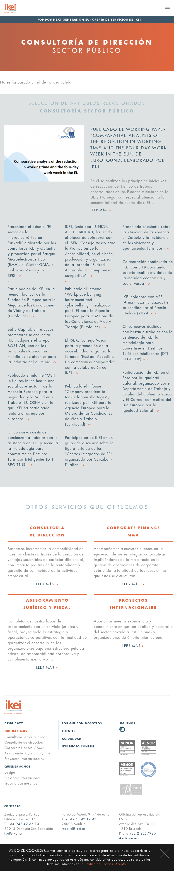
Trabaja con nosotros (21, 783)
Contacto (12, 806)
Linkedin (122, 729)
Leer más (47, 584)
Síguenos (127, 723)
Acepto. (121, 864)
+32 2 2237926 (142, 833)
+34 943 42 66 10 (23, 824)
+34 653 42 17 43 (81, 819)
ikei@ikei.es (13, 833)
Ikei (13, 707)
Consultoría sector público (25, 737)
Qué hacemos (16, 731)
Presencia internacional (23, 778)
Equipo (10, 772)
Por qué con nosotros (82, 723)
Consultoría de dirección (24, 742)
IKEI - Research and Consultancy (15, 8)
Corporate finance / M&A (25, 747)
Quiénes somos (18, 767)
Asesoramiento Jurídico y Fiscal (29, 753)
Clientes (68, 731)
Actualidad (71, 739)
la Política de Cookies (97, 864)
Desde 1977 (14, 723)
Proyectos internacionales (24, 758)
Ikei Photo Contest (78, 746)
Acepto (165, 854)
